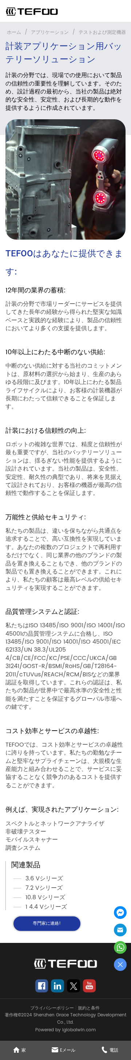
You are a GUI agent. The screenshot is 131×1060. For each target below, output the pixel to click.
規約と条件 (89, 1008)
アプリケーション (50, 32)
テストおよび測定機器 (102, 32)
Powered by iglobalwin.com (65, 1030)
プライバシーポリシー (52, 1008)
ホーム (14, 32)
